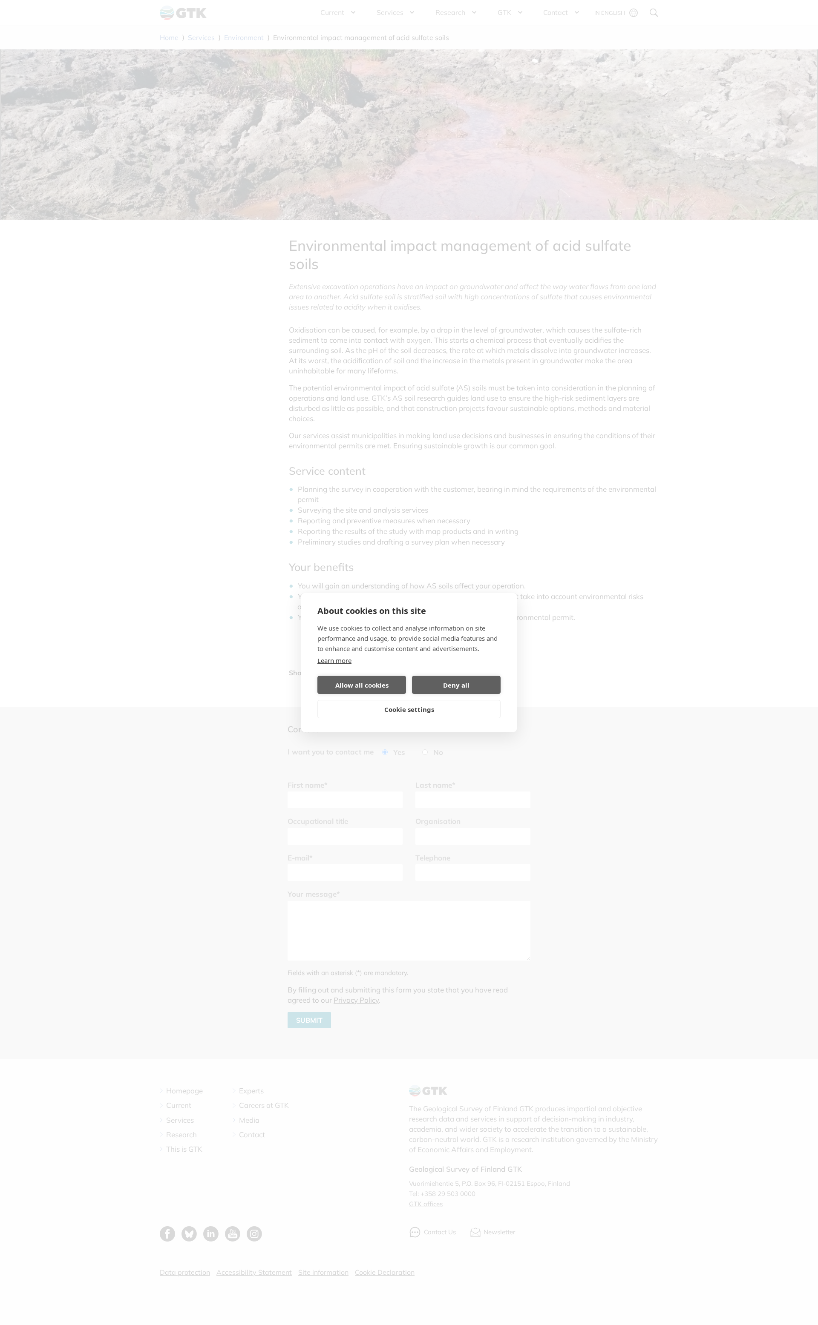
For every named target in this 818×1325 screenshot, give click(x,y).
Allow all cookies (362, 685)
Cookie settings (409, 709)
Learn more (334, 660)
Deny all (456, 685)
